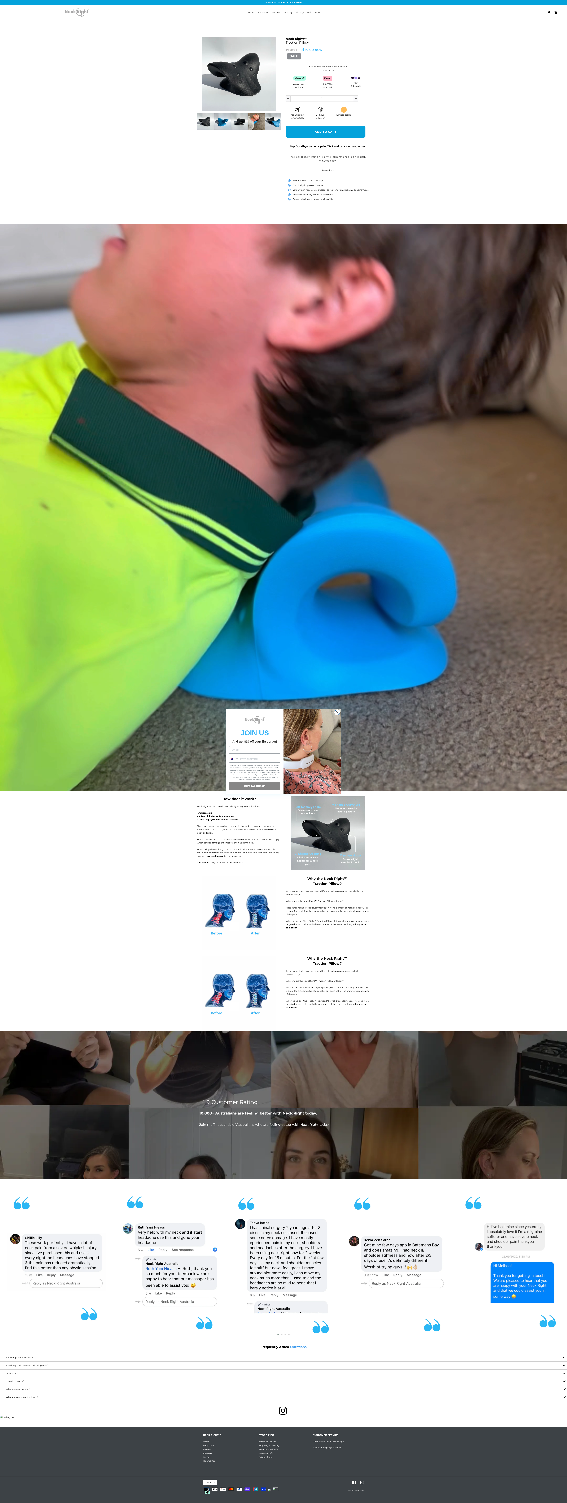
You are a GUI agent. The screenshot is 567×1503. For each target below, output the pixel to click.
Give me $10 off (254, 786)
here (250, 779)
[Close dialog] (337, 712)
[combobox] (234, 758)
